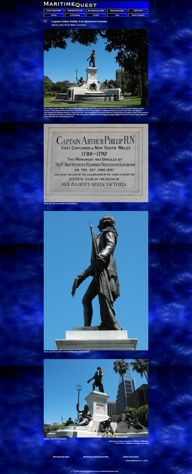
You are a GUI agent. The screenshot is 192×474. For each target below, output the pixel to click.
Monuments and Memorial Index (96, 457)
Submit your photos (131, 457)
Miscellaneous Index (61, 457)
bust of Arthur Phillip (111, 115)
